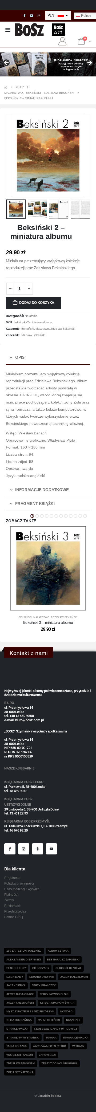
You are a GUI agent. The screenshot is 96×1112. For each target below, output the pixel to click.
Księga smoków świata (57, 1002)
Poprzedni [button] (7, 63)
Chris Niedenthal (68, 968)
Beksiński (27, 328)
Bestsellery (16, 968)
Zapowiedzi (47, 1054)
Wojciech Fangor (19, 1054)
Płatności (11, 894)
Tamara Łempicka (75, 1037)
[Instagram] (39, 16)
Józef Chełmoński (20, 1002)
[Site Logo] (29, 29)
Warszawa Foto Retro (49, 1046)
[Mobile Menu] (7, 30)
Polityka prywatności (19, 883)
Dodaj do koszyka (36, 303)
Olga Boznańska (19, 1020)
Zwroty (9, 900)
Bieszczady (40, 968)
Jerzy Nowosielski (54, 994)
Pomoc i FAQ (13, 917)
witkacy (78, 1046)
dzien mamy (14, 976)
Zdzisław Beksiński (62, 328)
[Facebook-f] (9, 848)
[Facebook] (24, 16)
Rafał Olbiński (49, 1020)
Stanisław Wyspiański (22, 1037)
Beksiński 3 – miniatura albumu (48, 622)
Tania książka (16, 1046)
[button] (13, 156)
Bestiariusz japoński (63, 959)
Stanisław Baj (17, 1028)
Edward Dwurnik (41, 976)
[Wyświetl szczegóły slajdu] (48, 64)
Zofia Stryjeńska (19, 1072)
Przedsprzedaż (15, 911)
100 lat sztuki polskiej (24, 950)
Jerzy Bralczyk (44, 985)
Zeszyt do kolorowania (59, 1063)
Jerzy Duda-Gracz (20, 994)
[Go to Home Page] (5, 87)
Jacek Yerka (16, 985)
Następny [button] (89, 63)
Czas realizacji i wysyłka (21, 889)
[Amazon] (37, 848)
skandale (73, 1020)
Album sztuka (58, 950)
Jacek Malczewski (74, 976)
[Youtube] (32, 16)
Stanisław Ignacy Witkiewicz (55, 1028)
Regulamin (12, 877)
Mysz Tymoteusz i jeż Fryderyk (30, 1011)
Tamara (51, 1037)
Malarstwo (42, 328)
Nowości (66, 1011)
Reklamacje (13, 905)
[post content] (48, 568)
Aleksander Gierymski (23, 959)
